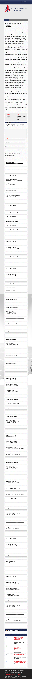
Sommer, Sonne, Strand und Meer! (21, 118)
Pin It (14, 25)
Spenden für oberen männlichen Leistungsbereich (18, 647)
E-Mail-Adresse (8, 142)
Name (6, 138)
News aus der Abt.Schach (13, 630)
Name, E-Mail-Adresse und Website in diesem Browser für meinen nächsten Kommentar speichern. (16, 152)
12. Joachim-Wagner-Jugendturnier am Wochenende (18, 638)
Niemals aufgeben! (8, 117)
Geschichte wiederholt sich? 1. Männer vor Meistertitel (20, 662)
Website (6, 146)
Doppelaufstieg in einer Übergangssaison (19, 655)
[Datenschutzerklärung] (17, 674)
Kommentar (7, 128)
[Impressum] (8, 674)
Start (6, 670)
